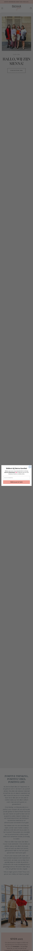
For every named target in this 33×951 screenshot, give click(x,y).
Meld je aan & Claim (16, 482)
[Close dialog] (30, 467)
